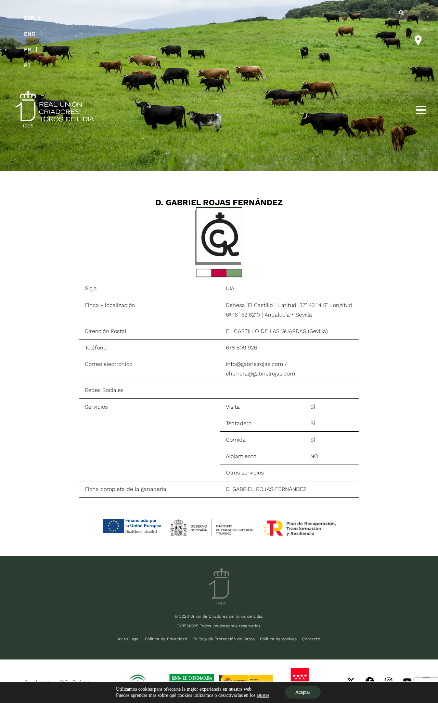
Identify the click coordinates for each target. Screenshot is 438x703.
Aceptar (302, 692)
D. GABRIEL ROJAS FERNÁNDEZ (266, 489)
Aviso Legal (129, 639)
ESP (29, 18)
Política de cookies (278, 639)
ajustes (263, 695)
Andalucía (277, 314)
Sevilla (304, 314)
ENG (30, 33)
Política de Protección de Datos (224, 639)
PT (27, 65)
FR (27, 49)
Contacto (311, 639)
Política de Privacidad (166, 639)
